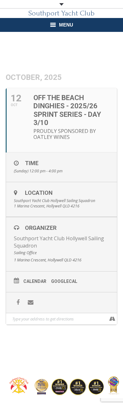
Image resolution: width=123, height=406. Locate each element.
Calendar (34, 281)
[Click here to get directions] (112, 319)
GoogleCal (64, 281)
